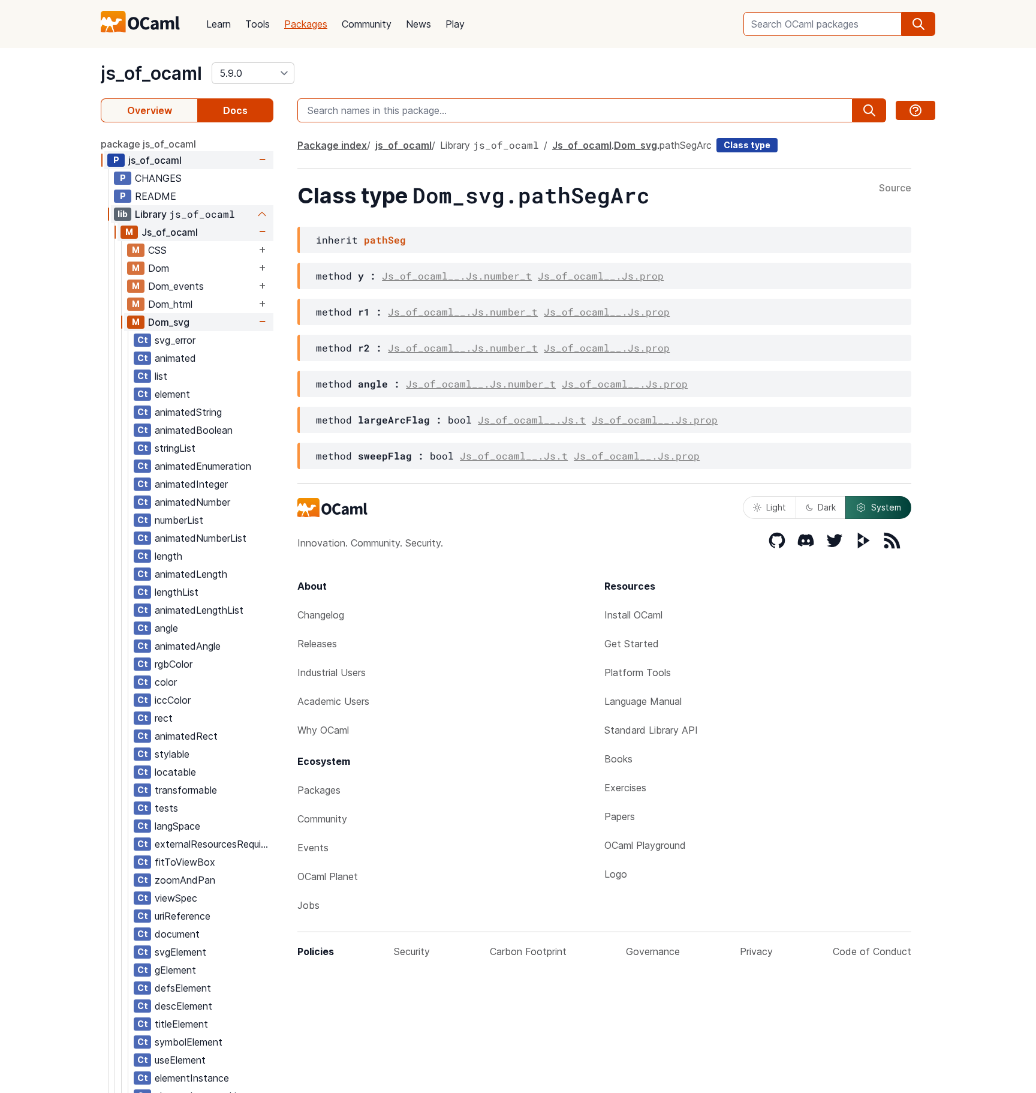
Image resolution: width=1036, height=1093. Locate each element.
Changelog (320, 615)
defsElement (183, 988)
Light (776, 507)
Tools (257, 24)
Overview (149, 110)
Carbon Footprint (528, 951)
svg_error (175, 340)
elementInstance (192, 1078)
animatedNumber (192, 502)
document (177, 934)
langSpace (177, 826)
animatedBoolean (194, 430)
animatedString (188, 412)
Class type (747, 145)
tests (166, 808)
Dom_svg (168, 322)
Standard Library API (651, 730)
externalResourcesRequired (214, 844)
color (166, 682)
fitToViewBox (185, 862)
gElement (175, 970)
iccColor (173, 700)
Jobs (308, 905)
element (172, 394)
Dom (158, 268)
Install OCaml (633, 615)
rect (164, 718)
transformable (186, 790)
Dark (827, 507)
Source (895, 188)
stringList (175, 448)
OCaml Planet (327, 876)
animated (175, 358)
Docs (235, 110)
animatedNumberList (200, 538)
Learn (218, 24)
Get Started (631, 644)
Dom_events (176, 286)
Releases (317, 644)
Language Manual (643, 701)
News (418, 24)
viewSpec (176, 898)
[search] (918, 24)
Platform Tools (637, 672)
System (886, 507)
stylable (172, 754)
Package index (332, 145)
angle (166, 628)
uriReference (182, 916)
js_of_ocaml (151, 73)
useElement (180, 1060)
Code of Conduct (872, 951)
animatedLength (191, 574)
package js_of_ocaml (148, 144)
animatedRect (186, 736)
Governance (653, 951)
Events (313, 848)
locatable (175, 772)
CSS (157, 250)
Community (366, 24)
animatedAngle (188, 646)
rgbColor (173, 664)
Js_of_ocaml (169, 232)
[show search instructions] (915, 110)
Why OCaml (323, 730)
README (155, 196)
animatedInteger (191, 484)
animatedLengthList (199, 610)
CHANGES (158, 178)
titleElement (181, 1024)
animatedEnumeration (203, 466)
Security (412, 951)
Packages (305, 24)
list (161, 376)
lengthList (176, 592)
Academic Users (333, 701)
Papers (619, 816)
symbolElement (188, 1042)
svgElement (180, 952)
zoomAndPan (185, 880)
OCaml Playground (645, 845)
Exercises (625, 788)
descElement (183, 1006)
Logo (615, 874)
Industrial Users (331, 672)
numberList (179, 520)
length (168, 556)
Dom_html (170, 304)
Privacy (756, 951)
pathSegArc (685, 145)
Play (455, 24)
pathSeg (385, 239)
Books (618, 759)
